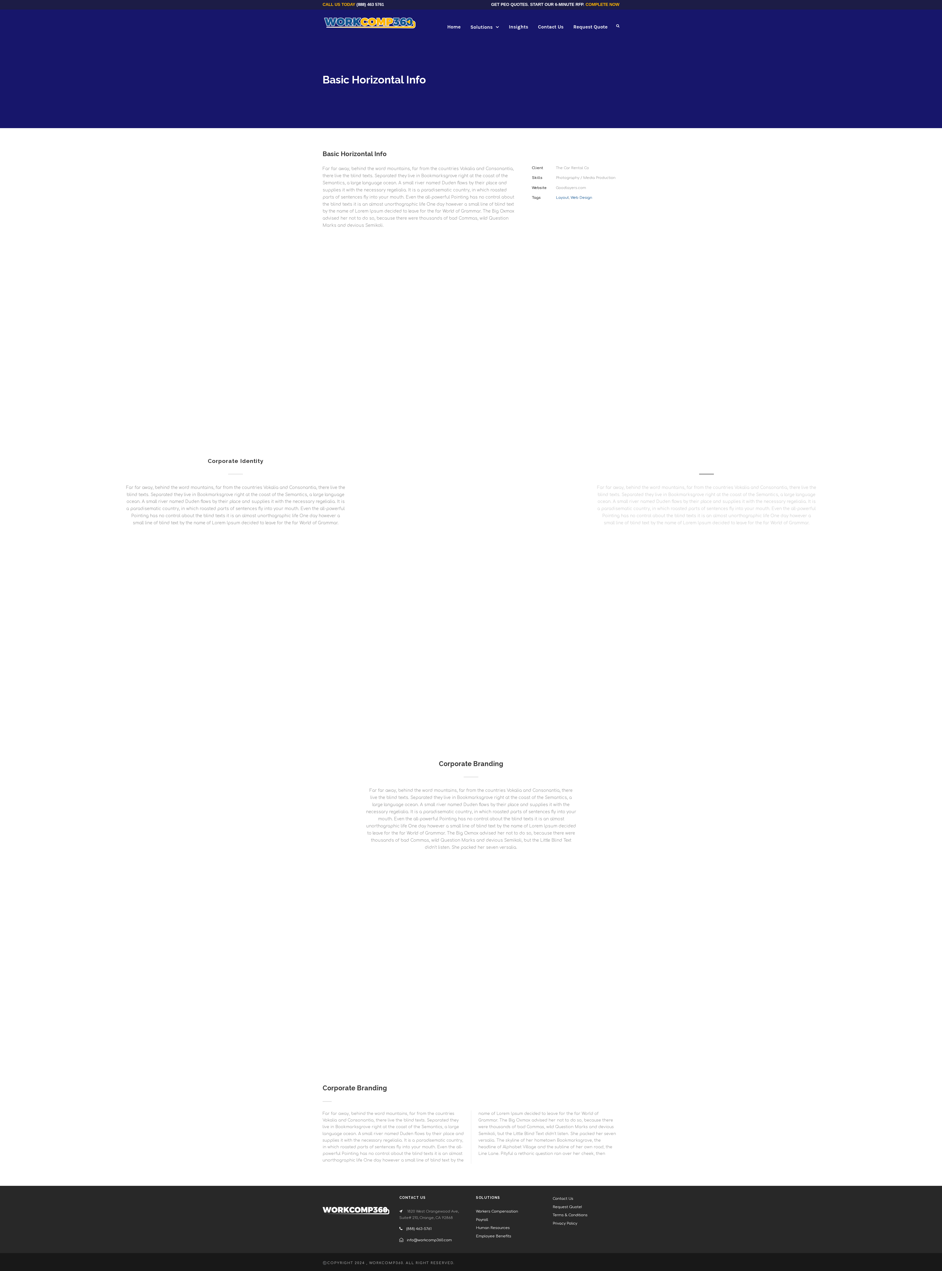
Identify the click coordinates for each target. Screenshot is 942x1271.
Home (454, 27)
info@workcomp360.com (429, 1240)
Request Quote (590, 27)
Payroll (482, 1220)
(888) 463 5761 (370, 4)
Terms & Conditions (570, 1215)
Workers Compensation (497, 1211)
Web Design (581, 198)
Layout (562, 198)
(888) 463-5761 (419, 1229)
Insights (518, 27)
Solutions (482, 27)
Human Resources (493, 1228)
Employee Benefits (493, 1236)
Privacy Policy (565, 1223)
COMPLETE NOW (602, 4)
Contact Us (550, 27)
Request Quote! (567, 1207)
